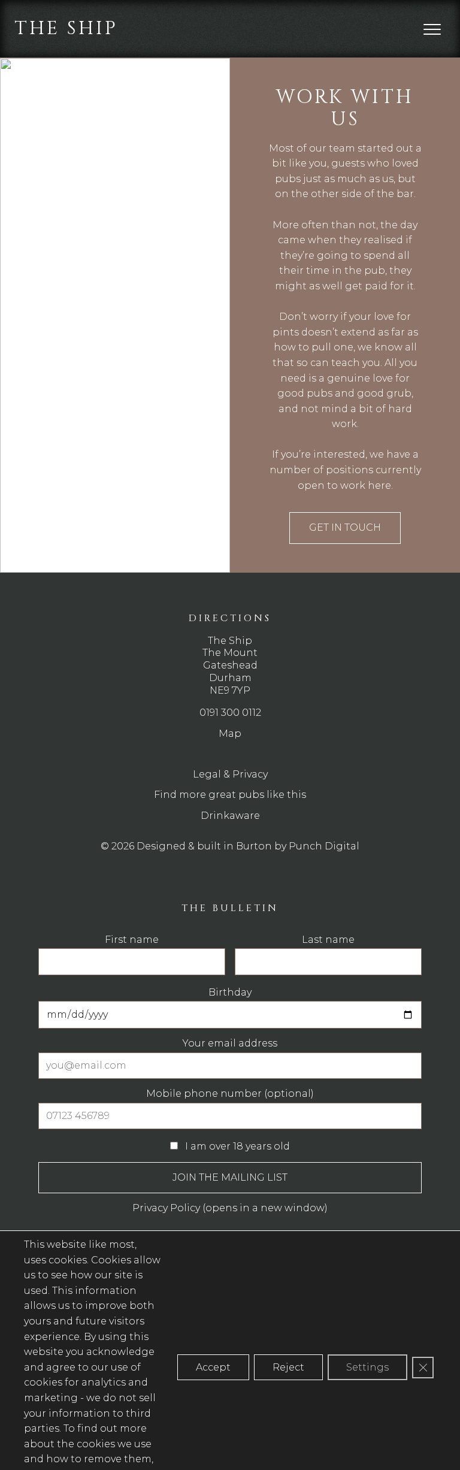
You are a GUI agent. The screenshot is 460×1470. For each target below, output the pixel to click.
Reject (288, 1367)
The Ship (66, 28)
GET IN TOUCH (345, 527)
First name (132, 939)
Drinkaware (230, 815)
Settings (367, 1367)
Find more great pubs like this (230, 794)
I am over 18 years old (236, 1146)
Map (230, 733)
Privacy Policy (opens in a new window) (230, 1208)
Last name (328, 939)
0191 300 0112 (230, 712)
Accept (213, 1367)
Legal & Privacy (230, 774)
